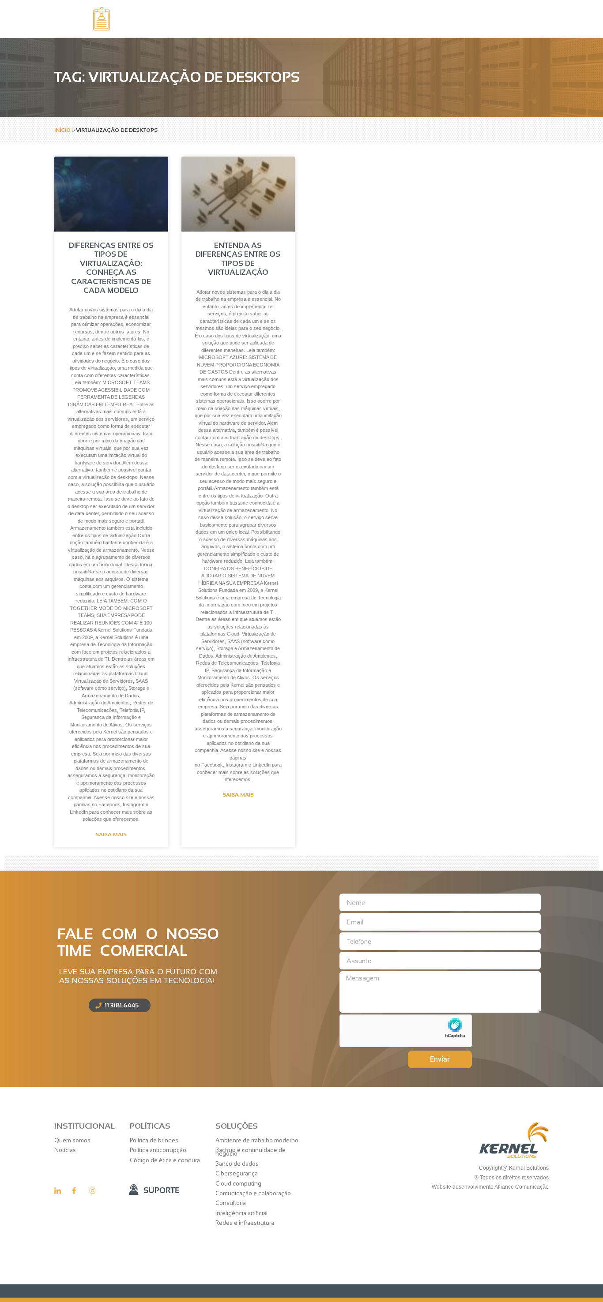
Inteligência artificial (241, 1213)
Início (62, 130)
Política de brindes (154, 1140)
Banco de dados (237, 1163)
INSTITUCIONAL (84, 1126)
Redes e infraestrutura (244, 1223)
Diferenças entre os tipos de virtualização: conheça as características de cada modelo (111, 268)
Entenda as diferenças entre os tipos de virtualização (238, 259)
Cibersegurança (236, 1173)
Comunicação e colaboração (253, 1193)
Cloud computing (238, 1183)
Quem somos (72, 1140)
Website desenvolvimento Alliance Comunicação (489, 1187)
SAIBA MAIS (111, 834)
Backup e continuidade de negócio (250, 1152)
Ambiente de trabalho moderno (256, 1140)
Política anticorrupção (158, 1150)
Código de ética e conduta (165, 1160)
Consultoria (230, 1203)
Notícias (65, 1150)
